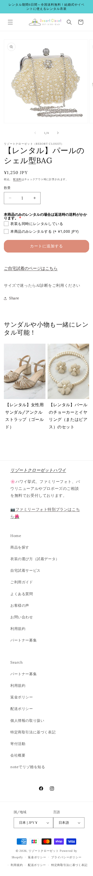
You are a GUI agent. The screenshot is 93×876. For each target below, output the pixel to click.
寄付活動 (17, 743)
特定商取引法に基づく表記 (33, 732)
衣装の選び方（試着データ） (34, 559)
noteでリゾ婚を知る (27, 767)
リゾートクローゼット (43, 851)
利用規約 (17, 628)
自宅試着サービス (25, 570)
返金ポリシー (21, 697)
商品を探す (19, 547)
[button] (10, 22)
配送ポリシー (21, 708)
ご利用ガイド (21, 582)
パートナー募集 (23, 640)
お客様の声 (19, 605)
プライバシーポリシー (66, 857)
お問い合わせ (21, 617)
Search (16, 662)
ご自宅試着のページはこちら (31, 268)
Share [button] (14, 298)
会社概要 (17, 755)
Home (15, 535)
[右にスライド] (58, 132)
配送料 (17, 179)
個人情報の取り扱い (27, 720)
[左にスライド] (35, 132)
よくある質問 (21, 594)
